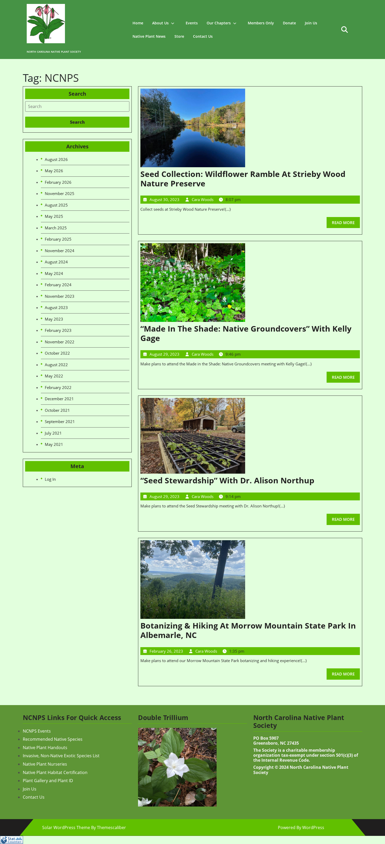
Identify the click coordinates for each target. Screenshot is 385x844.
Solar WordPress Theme (66, 827)
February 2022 (58, 387)
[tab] (77, 106)
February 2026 (58, 182)
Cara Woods (202, 199)
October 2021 (57, 410)
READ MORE (346, 221)
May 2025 (54, 216)
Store (179, 36)
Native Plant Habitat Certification (55, 772)
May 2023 (54, 319)
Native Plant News (149, 36)
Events (192, 22)
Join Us (311, 22)
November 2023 (59, 296)
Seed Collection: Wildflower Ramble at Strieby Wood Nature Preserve (242, 179)
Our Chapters (219, 22)
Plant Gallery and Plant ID (48, 780)
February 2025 (58, 239)
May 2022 (54, 375)
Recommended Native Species (52, 739)
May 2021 (54, 444)
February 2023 (58, 330)
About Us (160, 22)
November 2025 (59, 193)
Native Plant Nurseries (45, 764)
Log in (50, 479)
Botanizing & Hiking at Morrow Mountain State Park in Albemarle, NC (248, 630)
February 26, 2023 (166, 651)
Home (138, 22)
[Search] (77, 106)
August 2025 (56, 205)
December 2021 (59, 398)
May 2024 (54, 273)
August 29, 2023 (164, 354)
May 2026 (54, 170)
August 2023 (56, 307)
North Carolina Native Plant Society (54, 51)
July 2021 (53, 433)
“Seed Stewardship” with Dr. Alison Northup (227, 480)
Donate (289, 22)
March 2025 (56, 227)
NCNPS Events (37, 731)
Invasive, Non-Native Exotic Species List (61, 756)
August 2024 (56, 261)
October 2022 (57, 353)
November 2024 (59, 250)
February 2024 (58, 284)
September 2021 (60, 421)
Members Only (261, 22)
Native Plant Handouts (45, 747)
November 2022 (59, 341)
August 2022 (56, 364)
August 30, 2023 (164, 199)
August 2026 (56, 159)
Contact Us (203, 36)
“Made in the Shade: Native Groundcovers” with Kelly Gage (245, 333)
